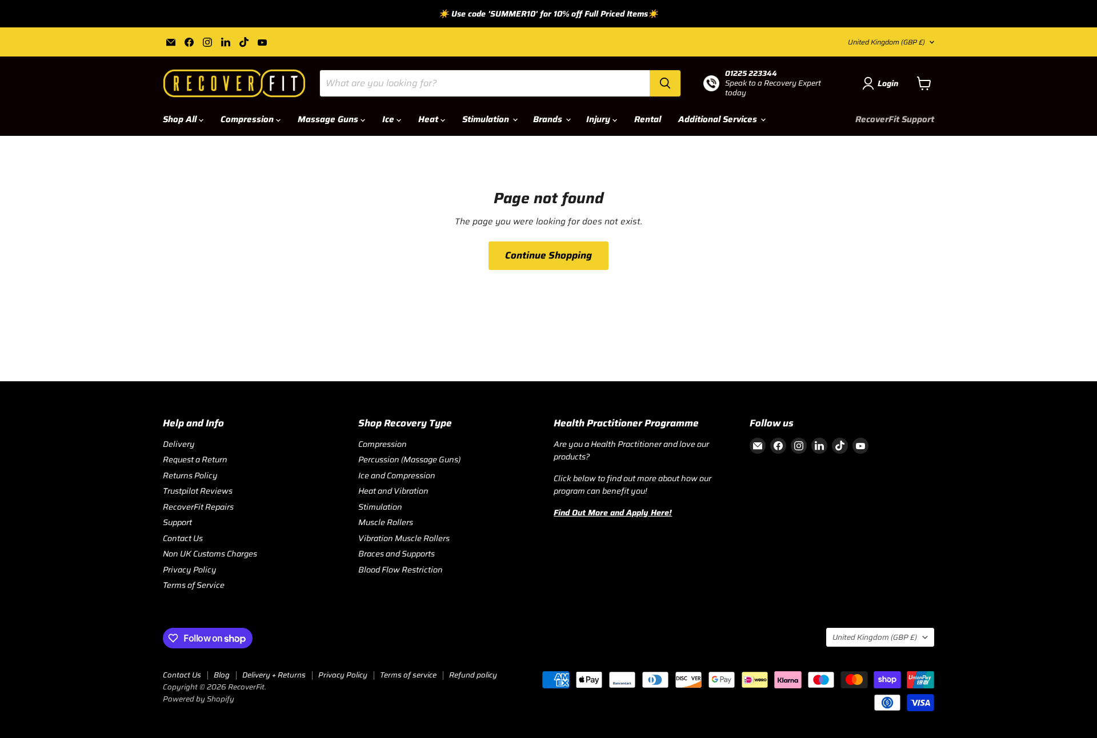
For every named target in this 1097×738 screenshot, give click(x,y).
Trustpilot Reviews (198, 491)
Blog (222, 675)
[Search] (665, 83)
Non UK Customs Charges (210, 553)
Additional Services (718, 119)
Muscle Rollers (385, 522)
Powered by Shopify (198, 699)
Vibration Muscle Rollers (404, 538)
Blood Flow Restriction (400, 569)
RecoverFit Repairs (198, 507)
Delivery (179, 444)
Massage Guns (329, 119)
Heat (429, 119)
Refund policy (473, 675)
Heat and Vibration (393, 491)
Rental (647, 119)
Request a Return (195, 459)
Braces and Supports (396, 553)
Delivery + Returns (274, 675)
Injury (599, 119)
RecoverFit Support (894, 119)
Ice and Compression (396, 475)
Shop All (181, 119)
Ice (389, 119)
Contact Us (183, 538)
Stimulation (486, 119)
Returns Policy (190, 475)
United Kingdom (886, 42)
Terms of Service (194, 585)
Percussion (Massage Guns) (409, 459)
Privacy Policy (190, 569)
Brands (548, 119)
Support (177, 522)
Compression (248, 119)
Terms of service (408, 675)
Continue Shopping (548, 255)
